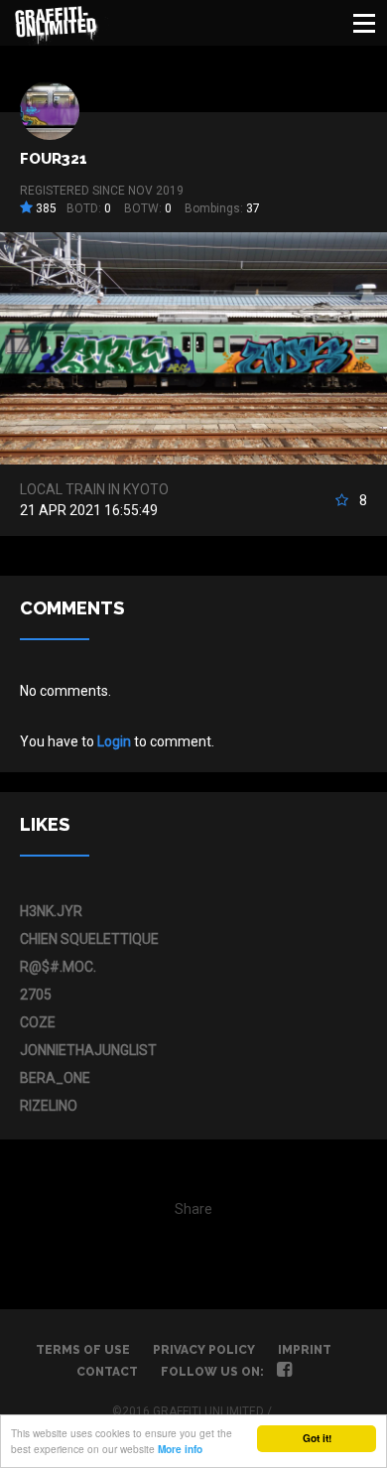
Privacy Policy (204, 1350)
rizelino (48, 1106)
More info (180, 1449)
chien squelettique (89, 939)
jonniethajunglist (88, 1050)
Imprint (304, 1350)
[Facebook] (284, 1372)
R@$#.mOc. (58, 967)
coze (38, 1022)
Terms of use (83, 1350)
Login (114, 741)
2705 (36, 994)
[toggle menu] (364, 23)
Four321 (53, 159)
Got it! (317, 1438)
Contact (107, 1372)
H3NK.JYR (51, 911)
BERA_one (55, 1078)
